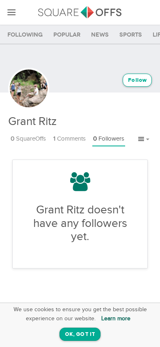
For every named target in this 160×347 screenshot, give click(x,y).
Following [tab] (25, 34)
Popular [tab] (66, 34)
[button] (143, 139)
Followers (108, 138)
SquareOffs (28, 138)
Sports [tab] (130, 34)
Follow (137, 80)
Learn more (115, 318)
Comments (69, 138)
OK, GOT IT (80, 334)
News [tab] (100, 34)
